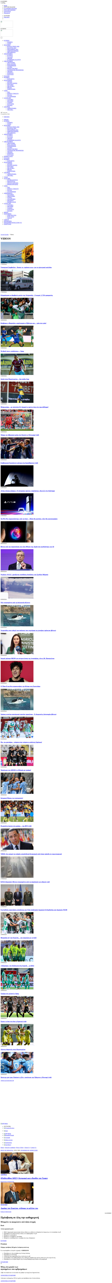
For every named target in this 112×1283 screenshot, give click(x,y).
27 (11, 1080)
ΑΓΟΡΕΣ (9, 67)
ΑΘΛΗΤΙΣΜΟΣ (8, 53)
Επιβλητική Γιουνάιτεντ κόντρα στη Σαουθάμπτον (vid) (19, 463)
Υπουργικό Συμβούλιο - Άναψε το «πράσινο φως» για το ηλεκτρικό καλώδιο (26, 267)
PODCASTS (10, 216)
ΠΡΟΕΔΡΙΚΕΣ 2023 (12, 49)
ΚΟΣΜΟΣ (6, 77)
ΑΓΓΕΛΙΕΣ (7, 178)
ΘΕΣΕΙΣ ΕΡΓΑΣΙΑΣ (12, 184)
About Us (27, 1147)
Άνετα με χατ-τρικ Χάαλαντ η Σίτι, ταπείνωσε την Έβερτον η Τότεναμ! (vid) (26, 1077)
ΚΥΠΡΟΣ (6, 40)
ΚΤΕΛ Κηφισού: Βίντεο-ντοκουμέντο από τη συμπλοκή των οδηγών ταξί (25, 882)
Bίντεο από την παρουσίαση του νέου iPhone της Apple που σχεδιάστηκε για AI (27, 547)
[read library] (7, 1144)
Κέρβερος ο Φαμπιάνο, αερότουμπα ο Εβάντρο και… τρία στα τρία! (23, 323)
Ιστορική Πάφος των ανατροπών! (12, 798)
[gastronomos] (8, 1142)
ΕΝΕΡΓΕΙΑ (10, 73)
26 (10, 1080)
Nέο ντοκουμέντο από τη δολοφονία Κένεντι (15, 602)
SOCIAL (9, 95)
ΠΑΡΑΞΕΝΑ (10, 79)
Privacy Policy (20, 1147)
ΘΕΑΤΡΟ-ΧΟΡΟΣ (12, 83)
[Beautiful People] (9, 1135)
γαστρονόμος (7, 11)
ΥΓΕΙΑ (9, 43)
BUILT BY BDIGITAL (7, 1150)
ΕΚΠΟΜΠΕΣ (7, 214)
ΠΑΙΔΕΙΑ (10, 42)
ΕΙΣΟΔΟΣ (6, 17)
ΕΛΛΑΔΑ (10, 56)
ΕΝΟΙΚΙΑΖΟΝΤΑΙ (12, 180)
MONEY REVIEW (12, 68)
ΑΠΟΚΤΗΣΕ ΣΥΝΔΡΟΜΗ (8, 1275)
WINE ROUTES (11, 215)
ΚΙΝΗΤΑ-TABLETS (13, 93)
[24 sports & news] (9, 1128)
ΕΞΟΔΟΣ (9, 105)
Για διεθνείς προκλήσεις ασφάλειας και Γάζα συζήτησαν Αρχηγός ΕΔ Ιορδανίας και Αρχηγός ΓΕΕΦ (34, 910)
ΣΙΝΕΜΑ (9, 81)
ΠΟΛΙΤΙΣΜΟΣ (8, 80)
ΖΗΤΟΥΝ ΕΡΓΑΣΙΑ (12, 183)
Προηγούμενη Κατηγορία (7, 1181)
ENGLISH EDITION (9, 10)
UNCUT (9, 218)
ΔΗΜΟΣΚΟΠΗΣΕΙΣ (12, 51)
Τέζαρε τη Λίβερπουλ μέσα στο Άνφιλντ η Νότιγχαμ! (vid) (20, 435)
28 (13, 1080)
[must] (6, 1130)
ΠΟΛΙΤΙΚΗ (7, 45)
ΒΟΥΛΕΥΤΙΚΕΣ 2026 (13, 46)
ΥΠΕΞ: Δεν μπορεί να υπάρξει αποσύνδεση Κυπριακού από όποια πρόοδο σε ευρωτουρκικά (31, 854)
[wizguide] (7, 1137)
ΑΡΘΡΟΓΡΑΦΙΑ (11, 108)
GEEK (6, 90)
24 (8, 1080)
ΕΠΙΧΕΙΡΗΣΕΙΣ (11, 65)
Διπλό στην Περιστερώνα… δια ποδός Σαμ (15, 379)
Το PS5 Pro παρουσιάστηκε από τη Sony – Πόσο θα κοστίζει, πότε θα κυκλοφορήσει (29, 519)
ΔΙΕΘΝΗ (9, 58)
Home (5, 5)
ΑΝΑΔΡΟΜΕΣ (11, 199)
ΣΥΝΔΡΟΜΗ (4, 1262)
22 (5, 1080)
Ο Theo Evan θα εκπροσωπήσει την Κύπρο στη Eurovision (20, 686)
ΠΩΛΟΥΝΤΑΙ (11, 181)
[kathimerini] (7, 1133)
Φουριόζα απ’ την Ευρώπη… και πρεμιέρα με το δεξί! (19, 938)
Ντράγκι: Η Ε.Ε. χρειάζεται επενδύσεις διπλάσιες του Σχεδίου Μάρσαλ (24, 574)
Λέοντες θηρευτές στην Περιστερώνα (13, 1049)
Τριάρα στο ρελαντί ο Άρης (10, 993)
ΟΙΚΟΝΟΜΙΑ (11, 62)
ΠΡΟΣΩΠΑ (10, 200)
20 (2, 1080)
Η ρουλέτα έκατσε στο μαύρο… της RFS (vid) (16, 826)
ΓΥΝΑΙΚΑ (10, 99)
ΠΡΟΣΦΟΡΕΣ (8, 221)
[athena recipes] (8, 1140)
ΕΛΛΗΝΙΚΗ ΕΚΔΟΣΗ (10, 8)
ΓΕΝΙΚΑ (9, 197)
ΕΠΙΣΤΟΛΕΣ (7, 224)
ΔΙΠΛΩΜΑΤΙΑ (11, 52)
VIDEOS (6, 219)
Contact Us (33, 1147)
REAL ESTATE (11, 64)
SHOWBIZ (10, 101)
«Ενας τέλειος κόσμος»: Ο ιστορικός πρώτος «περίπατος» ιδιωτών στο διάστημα (28, 491)
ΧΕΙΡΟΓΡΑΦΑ (11, 89)
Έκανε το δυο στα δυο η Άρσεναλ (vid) (13, 1021)
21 (4, 1080)
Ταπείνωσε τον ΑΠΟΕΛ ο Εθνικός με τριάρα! (16, 770)
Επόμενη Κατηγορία (6, 1211)
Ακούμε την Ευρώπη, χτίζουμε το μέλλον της (19, 1208)
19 (1, 1080)
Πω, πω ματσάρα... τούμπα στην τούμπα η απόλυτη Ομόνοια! (21, 742)
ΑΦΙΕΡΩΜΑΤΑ (8, 193)
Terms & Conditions (10, 1147)
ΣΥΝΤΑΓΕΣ (10, 104)
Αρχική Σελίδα (4, 234)
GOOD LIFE (7, 98)
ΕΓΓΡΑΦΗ (3, 1240)
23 (6, 1080)
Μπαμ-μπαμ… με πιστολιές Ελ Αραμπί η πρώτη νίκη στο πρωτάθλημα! (24, 407)
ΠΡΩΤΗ (6, 119)
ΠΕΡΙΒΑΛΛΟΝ (8, 156)
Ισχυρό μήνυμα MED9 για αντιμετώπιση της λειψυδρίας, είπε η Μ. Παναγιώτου (27, 658)
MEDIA (6, 212)
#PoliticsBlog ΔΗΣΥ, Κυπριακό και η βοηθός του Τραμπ (24, 1178)
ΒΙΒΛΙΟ (9, 87)
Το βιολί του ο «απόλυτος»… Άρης (12, 351)
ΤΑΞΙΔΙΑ (9, 102)
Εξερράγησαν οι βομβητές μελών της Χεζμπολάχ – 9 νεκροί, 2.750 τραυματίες (27, 295)
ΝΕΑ (8, 92)
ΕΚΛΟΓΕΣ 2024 (11, 48)
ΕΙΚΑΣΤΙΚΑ (10, 86)
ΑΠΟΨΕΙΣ (7, 106)
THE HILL (10, 109)
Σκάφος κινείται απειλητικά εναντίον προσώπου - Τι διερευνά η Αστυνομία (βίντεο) (28, 714)
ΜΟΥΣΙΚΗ (10, 84)
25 (9, 1080)
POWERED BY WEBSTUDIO (29, 1150)
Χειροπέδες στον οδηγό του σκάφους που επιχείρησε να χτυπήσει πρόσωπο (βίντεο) (28, 630)
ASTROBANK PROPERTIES (15, 70)
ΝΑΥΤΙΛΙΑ (10, 74)
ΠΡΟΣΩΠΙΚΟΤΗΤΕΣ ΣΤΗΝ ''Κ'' (13, 222)
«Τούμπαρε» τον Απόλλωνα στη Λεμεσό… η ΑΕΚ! (17, 966)
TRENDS (9, 71)
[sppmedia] (4, 1123)
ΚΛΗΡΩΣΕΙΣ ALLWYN (14, 59)
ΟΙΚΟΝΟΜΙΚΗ (8, 61)
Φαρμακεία (7, 13)
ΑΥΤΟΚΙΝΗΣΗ (11, 96)
